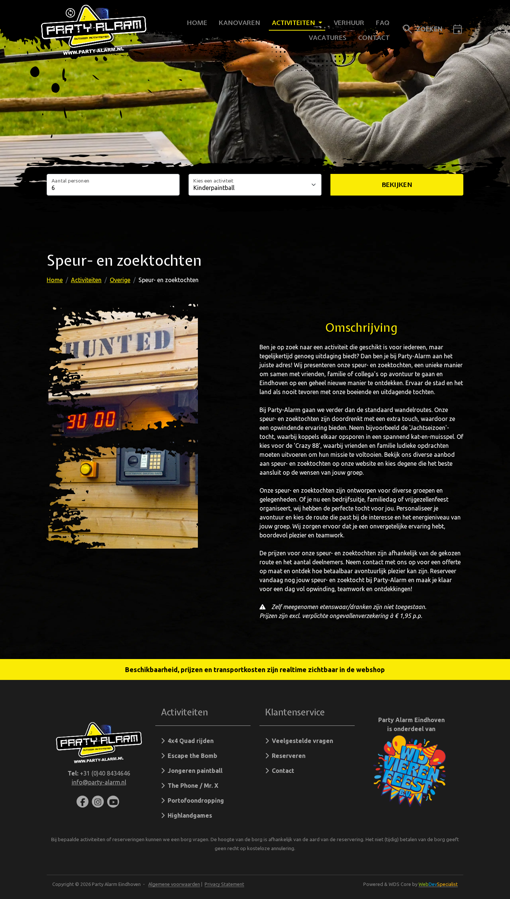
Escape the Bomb (191, 755)
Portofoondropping (194, 800)
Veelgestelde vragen (301, 740)
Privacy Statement (224, 884)
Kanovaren (239, 22)
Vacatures (327, 37)
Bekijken (397, 184)
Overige (120, 280)
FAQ (382, 22)
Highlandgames (188, 815)
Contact (373, 37)
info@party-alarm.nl (99, 782)
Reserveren (287, 755)
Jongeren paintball (194, 770)
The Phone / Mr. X (191, 785)
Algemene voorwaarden (174, 884)
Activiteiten (294, 22)
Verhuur (349, 22)
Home (197, 22)
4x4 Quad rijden (189, 740)
